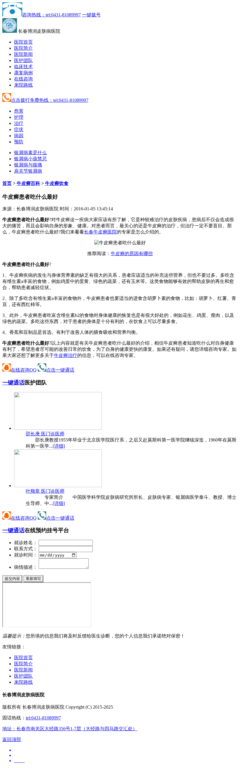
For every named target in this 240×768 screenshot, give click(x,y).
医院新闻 (23, 54)
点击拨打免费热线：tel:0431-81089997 (49, 100)
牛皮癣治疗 (65, 355)
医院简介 (23, 48)
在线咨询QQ (24, 369)
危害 (18, 111)
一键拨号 (91, 14)
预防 (18, 141)
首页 (7, 183)
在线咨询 (23, 78)
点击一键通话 (60, 369)
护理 (18, 117)
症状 (18, 129)
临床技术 (23, 66)
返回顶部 (11, 739)
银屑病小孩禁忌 (30, 158)
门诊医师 (45, 433)
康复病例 (23, 72)
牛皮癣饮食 (56, 183)
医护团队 (23, 60)
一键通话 (13, 382)
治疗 (18, 123)
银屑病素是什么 (30, 152)
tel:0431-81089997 (43, 717)
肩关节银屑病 (28, 171)
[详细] (59, 446)
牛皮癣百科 (28, 183)
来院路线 (23, 85)
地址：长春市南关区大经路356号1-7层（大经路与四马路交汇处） (69, 728)
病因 (18, 135)
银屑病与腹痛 (28, 164)
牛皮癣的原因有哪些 (132, 253)
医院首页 (23, 41)
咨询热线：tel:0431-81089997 (51, 14)
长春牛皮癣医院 (100, 231)
